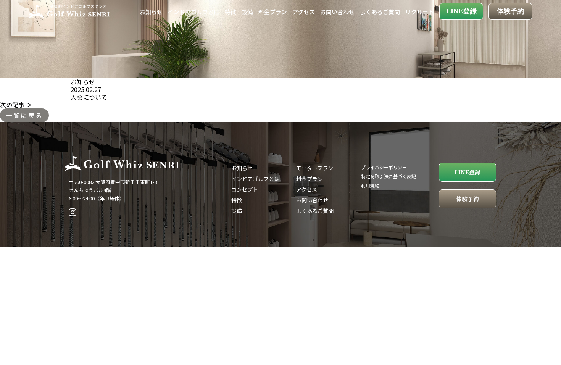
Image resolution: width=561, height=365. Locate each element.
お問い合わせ (337, 12)
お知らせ (151, 12)
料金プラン (272, 12)
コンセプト (244, 189)
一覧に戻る (24, 115)
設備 (247, 12)
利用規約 (370, 185)
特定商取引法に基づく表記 (388, 176)
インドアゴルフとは (193, 12)
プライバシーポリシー (384, 167)
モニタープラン (314, 168)
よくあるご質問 (380, 12)
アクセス (303, 12)
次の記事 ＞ (16, 104)
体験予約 (510, 11)
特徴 (230, 12)
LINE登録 (461, 11)
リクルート (419, 12)
